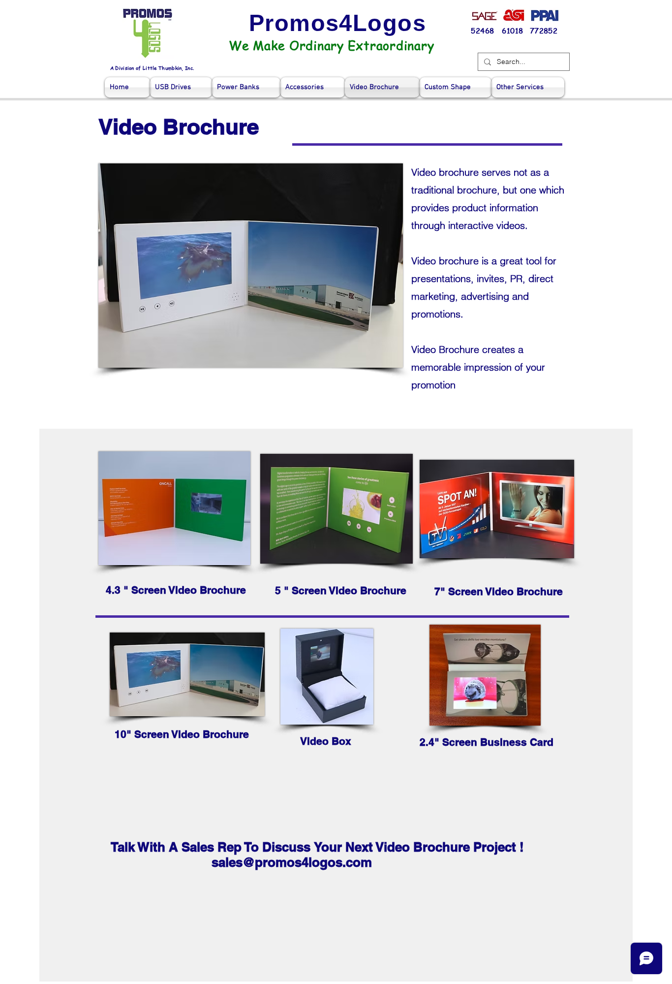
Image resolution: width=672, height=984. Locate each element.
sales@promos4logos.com (292, 862)
